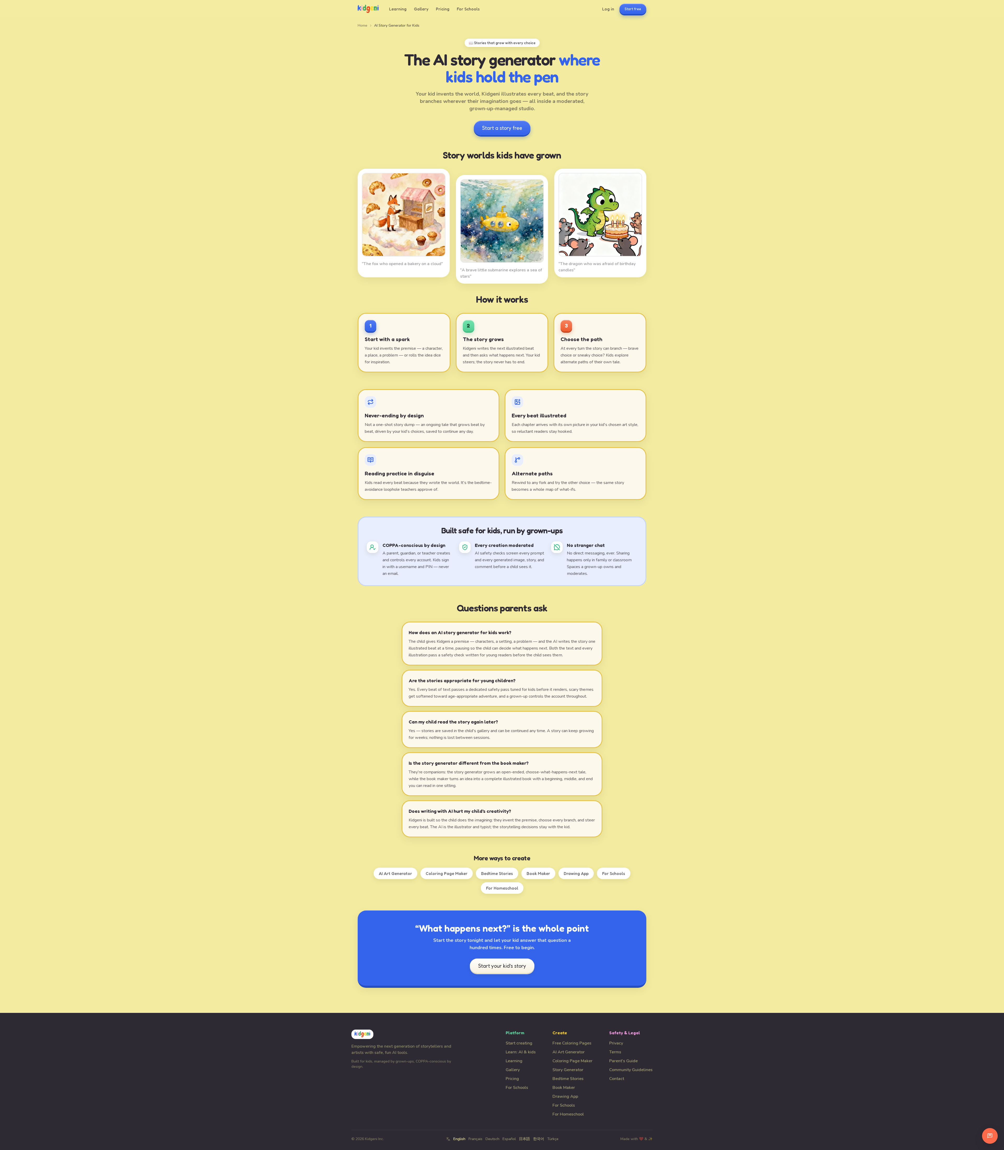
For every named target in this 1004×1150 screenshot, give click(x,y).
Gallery (421, 8)
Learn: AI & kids (521, 1052)
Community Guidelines (631, 1070)
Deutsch (492, 1138)
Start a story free (502, 128)
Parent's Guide (623, 1061)
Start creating (519, 1043)
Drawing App (576, 873)
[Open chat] (990, 1136)
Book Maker (538, 873)
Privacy (616, 1043)
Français (475, 1138)
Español (509, 1138)
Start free (633, 9)
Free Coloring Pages (571, 1043)
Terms (615, 1052)
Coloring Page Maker (446, 873)
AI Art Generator (395, 873)
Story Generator (567, 1070)
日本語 (524, 1138)
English (459, 1138)
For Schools (468, 8)
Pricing (442, 8)
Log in (608, 8)
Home (362, 25)
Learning (398, 8)
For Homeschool (502, 888)
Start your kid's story (502, 966)
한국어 (538, 1138)
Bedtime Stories (497, 873)
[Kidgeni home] (368, 9)
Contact (616, 1079)
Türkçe (552, 1138)
